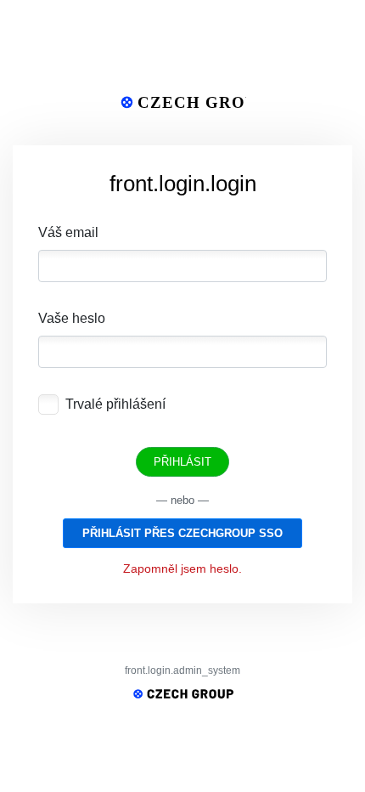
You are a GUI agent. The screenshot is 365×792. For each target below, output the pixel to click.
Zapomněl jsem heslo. (182, 568)
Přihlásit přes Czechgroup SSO (182, 533)
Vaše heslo (71, 318)
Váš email (68, 232)
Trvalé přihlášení (115, 404)
